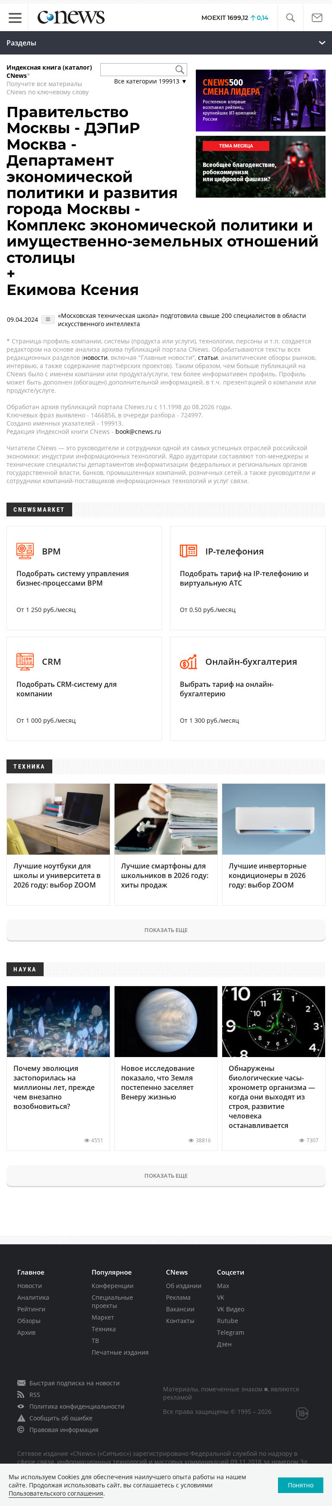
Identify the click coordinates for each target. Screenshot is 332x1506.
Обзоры (29, 1321)
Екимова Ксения (72, 290)
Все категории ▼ (150, 81)
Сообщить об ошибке (61, 1418)
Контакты (180, 1321)
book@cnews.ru (138, 431)
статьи (208, 357)
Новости (29, 1286)
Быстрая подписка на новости (74, 1383)
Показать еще (166, 930)
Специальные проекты (112, 1301)
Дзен (224, 1344)
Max (223, 1286)
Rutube (227, 1321)
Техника (104, 1329)
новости (95, 357)
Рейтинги (31, 1309)
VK (220, 1297)
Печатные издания (120, 1352)
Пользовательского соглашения (56, 1493)
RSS (34, 1395)
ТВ (95, 1340)
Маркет (103, 1317)
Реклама (178, 1297)
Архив (26, 1332)
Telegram (230, 1332)
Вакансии (180, 1309)
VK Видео (230, 1309)
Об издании (183, 1286)
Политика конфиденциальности (76, 1406)
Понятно (300, 1485)
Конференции (113, 1286)
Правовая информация (64, 1430)
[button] (290, 18)
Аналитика (33, 1297)
